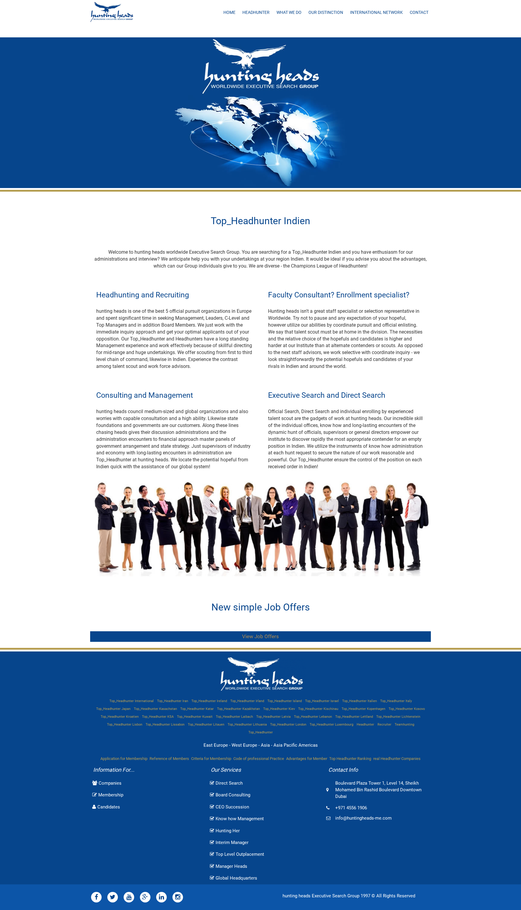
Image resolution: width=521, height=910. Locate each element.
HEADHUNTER (256, 12)
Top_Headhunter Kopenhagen (363, 709)
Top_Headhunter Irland (247, 701)
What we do (289, 12)
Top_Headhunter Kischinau (318, 709)
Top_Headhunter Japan (113, 709)
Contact (419, 12)
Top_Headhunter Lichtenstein (398, 717)
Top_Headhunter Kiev (279, 709)
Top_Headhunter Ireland (209, 701)
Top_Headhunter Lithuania (247, 724)
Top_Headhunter (260, 732)
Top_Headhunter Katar (197, 709)
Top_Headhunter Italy (396, 701)
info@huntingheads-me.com (363, 818)
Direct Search (229, 783)
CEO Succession (232, 807)
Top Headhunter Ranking (350, 758)
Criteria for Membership (211, 758)
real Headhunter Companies (397, 758)
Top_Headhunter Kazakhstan (238, 709)
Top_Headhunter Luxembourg (331, 724)
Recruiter (384, 724)
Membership (110, 795)
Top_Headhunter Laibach (234, 717)
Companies (110, 783)
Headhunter (365, 724)
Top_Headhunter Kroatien (120, 717)
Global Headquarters (236, 878)
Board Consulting (233, 795)
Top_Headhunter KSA (158, 717)
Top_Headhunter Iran (172, 701)
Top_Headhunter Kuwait (195, 717)
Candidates (108, 807)
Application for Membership (123, 758)
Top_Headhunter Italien (359, 701)
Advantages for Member (306, 758)
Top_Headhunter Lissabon (165, 724)
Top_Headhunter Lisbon (124, 724)
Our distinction (325, 12)
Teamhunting (404, 724)
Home (229, 12)
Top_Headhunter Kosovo (407, 709)
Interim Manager (232, 842)
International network (376, 12)
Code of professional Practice (258, 758)
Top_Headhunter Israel (322, 701)
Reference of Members (169, 758)
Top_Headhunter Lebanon (313, 717)
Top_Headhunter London (288, 724)
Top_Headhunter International (131, 701)
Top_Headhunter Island (284, 701)
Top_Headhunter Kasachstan (155, 709)
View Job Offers (260, 636)
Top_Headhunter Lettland (354, 717)
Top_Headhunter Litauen (206, 724)
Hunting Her (228, 830)
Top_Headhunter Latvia (273, 717)
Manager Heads (231, 866)
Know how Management (240, 818)
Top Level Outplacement (240, 854)
